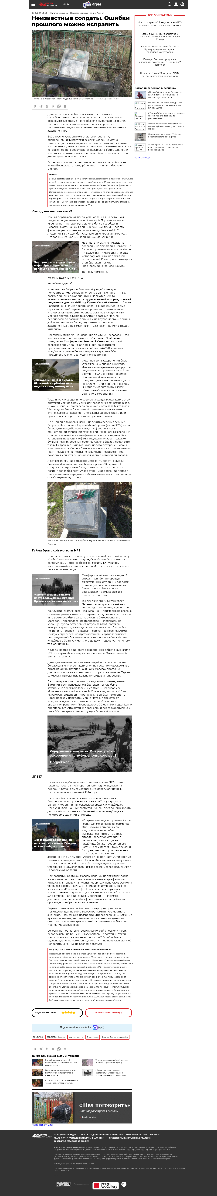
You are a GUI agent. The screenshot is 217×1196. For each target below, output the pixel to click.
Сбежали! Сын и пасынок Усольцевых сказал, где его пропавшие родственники (166, 115)
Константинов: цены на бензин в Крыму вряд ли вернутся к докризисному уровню (160, 49)
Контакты (155, 1135)
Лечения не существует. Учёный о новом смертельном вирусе (164, 135)
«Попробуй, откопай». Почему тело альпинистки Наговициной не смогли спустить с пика (165, 94)
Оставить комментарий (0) (108, 1013)
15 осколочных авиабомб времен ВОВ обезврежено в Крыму (111, 1061)
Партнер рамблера (81, 1184)
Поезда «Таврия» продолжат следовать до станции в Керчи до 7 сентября (160, 62)
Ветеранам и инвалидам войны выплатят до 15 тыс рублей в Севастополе (60, 1073)
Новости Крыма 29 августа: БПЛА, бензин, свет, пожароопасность (160, 74)
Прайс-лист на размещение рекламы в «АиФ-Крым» (79, 1138)
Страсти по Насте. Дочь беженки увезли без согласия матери (61, 1081)
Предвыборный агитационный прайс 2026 (130, 1138)
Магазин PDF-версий (136, 1135)
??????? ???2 (142, 158)
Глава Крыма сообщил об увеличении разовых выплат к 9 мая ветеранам (61, 1062)
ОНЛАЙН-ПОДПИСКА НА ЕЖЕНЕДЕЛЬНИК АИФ (102, 1135)
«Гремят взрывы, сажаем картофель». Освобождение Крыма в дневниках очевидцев (110, 1073)
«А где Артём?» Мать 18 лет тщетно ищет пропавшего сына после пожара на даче (165, 147)
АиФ (116, 99)
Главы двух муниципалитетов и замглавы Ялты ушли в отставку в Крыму (160, 37)
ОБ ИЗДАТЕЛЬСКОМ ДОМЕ (66, 1135)
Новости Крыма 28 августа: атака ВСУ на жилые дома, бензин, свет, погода (160, 24)
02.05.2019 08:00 (39, 13)
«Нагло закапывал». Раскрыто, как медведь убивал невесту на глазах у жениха (166, 126)
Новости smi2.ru (42, 1124)
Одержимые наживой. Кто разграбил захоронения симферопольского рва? (83, 753)
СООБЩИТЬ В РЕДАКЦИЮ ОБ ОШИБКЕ (71, 1141)
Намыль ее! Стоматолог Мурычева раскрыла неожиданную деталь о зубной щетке (165, 105)
